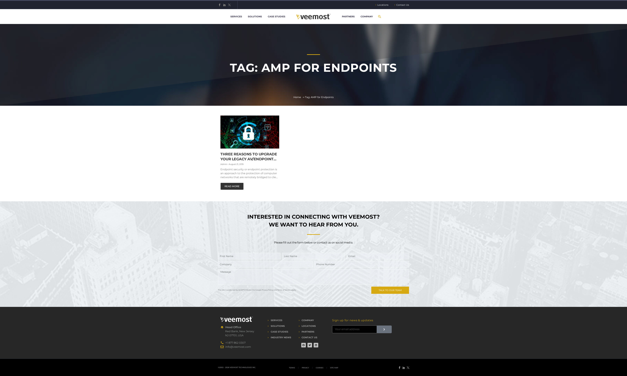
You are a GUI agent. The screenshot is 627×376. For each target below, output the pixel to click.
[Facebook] (219, 5)
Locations (382, 4)
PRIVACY (305, 368)
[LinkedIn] (224, 5)
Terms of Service (284, 290)
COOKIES (319, 368)
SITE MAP (334, 368)
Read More (232, 186)
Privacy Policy (267, 290)
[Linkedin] (316, 345)
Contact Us (402, 4)
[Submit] (384, 329)
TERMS (292, 368)
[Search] (379, 17)
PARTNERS (348, 16)
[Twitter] (229, 5)
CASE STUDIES (276, 16)
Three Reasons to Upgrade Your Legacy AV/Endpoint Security (248, 159)
